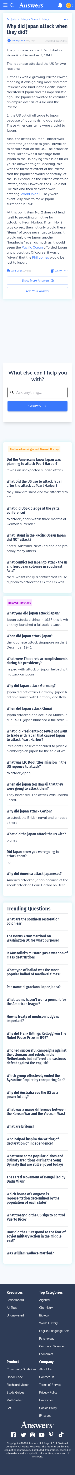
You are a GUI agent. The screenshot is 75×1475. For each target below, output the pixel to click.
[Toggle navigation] (5, 5)
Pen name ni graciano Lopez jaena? (34, 987)
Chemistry (46, 1308)
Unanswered (15, 1315)
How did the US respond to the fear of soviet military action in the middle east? (36, 1236)
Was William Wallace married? (30, 1253)
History (24, 19)
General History (40, 19)
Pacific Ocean (32, 247)
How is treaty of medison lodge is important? (33, 1018)
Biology (44, 1315)
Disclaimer (46, 1400)
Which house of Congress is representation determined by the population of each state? (33, 1198)
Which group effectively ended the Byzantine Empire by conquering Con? (36, 1077)
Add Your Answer (37, 291)
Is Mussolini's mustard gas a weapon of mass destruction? (37, 955)
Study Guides (15, 1392)
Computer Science (51, 1346)
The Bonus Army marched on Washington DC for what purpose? (33, 938)
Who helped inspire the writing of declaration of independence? (33, 1141)
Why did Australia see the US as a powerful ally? (32, 1094)
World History (48, 1323)
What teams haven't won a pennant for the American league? (36, 1001)
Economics (46, 1354)
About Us (45, 1369)
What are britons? (20, 1126)
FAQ (9, 1408)
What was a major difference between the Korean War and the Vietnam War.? (36, 1111)
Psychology (46, 1338)
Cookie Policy (48, 1408)
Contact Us (46, 1377)
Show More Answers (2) (37, 280)
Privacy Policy (48, 1392)
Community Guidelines (21, 1369)
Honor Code (15, 1377)
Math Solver (15, 1400)
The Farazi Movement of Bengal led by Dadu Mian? (36, 1179)
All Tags (12, 1308)
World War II (30, 194)
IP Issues (45, 1416)
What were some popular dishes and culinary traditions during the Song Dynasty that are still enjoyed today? (35, 1160)
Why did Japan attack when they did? (37, 29)
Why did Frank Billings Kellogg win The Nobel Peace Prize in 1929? (36, 1035)
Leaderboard (15, 1300)
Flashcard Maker (18, 1385)
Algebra (44, 1300)
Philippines (40, 257)
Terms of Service (50, 1385)
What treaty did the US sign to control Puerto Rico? (36, 1217)
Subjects (11, 19)
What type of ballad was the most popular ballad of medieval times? (33, 972)
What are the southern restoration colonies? (33, 921)
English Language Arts (54, 1331)
